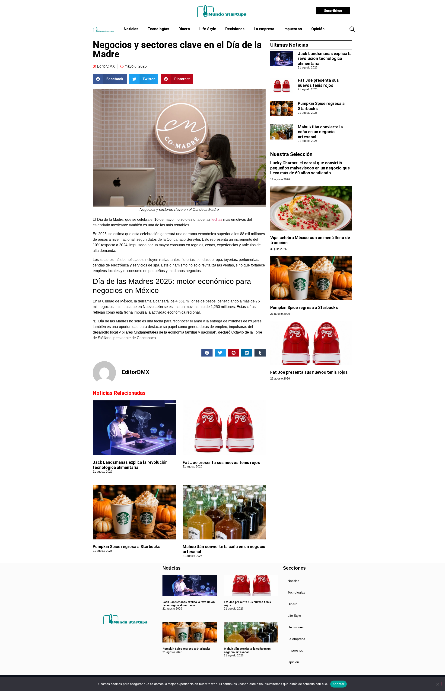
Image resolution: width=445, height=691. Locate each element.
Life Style (207, 29)
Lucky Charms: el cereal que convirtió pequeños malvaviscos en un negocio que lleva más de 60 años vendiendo (310, 167)
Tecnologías (158, 29)
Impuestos (292, 29)
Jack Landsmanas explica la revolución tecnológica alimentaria (130, 465)
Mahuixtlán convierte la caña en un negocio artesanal (320, 131)
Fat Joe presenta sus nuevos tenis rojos (221, 462)
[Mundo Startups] (221, 11)
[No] (438, 684)
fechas (216, 219)
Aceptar (338, 684)
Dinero (184, 29)
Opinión (317, 29)
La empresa (264, 29)
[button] (352, 29)
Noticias (131, 29)
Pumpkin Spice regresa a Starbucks (127, 546)
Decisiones (235, 29)
